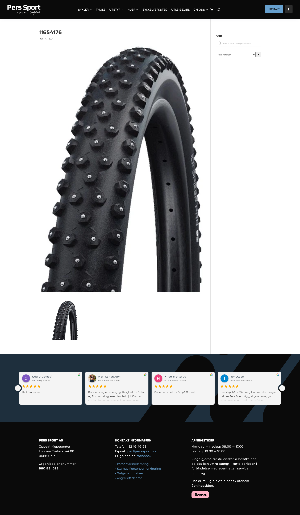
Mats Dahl (238, 376)
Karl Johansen (174, 376)
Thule (100, 9)
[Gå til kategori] (258, 54)
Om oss (199, 9)
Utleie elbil (180, 9)
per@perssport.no (141, 451)
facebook (144, 456)
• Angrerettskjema (128, 478)
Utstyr (114, 9)
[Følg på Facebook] (289, 9)
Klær (131, 9)
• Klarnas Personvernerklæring (138, 468)
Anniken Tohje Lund (46, 376)
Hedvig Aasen (108, 376)
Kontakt (274, 8)
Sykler (83, 9)
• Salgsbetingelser (129, 473)
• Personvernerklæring (132, 464)
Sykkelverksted (154, 9)
